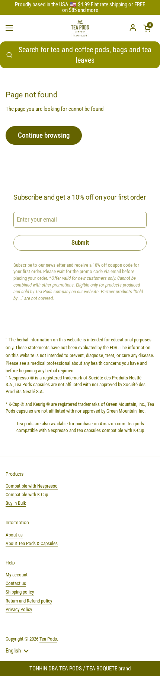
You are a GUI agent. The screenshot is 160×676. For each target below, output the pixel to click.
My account (17, 575)
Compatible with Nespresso (32, 486)
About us (14, 535)
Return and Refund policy (29, 601)
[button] (147, 28)
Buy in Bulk (16, 503)
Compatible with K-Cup (27, 494)
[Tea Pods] (80, 28)
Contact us (16, 583)
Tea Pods (48, 639)
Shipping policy (20, 592)
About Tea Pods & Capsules (32, 543)
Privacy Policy (19, 609)
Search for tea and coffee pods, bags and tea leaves (85, 55)
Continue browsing (44, 135)
